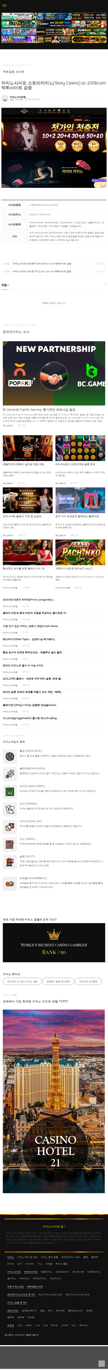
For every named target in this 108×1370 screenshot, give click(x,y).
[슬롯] (10, 862)
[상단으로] (101, 1363)
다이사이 (29, 1263)
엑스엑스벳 (78, 1271)
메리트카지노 (40, 1278)
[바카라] (10, 792)
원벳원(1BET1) (29, 1310)
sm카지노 (25, 1278)
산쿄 (45, 1325)
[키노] (10, 844)
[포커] (10, 809)
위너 (50, 1310)
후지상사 (83, 1325)
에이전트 (60, 1310)
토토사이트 (13, 1310)
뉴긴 (73, 1325)
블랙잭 (94, 1257)
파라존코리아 (62, 1271)
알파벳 (20, 1317)
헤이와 (54, 1325)
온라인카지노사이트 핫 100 (21, 1294)
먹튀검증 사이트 (13, 71)
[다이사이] (10, 827)
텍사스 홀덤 (62, 1263)
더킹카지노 (55, 1278)
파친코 (10, 1325)
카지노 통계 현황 (49, 1257)
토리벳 (31, 1317)
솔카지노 (11, 1278)
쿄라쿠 (64, 1325)
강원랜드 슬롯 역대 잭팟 (58, 981)
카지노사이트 (14, 1271)
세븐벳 (89, 1310)
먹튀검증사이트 (35, 1286)
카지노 (10, 1257)
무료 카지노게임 (15, 1286)
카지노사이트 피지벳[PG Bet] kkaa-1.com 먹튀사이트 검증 (42, 263)
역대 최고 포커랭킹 (88, 981)
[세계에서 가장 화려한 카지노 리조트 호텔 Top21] (54, 1101)
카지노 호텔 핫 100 (17, 1302)
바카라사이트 (31, 1271)
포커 (19, 1263)
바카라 (10, 1263)
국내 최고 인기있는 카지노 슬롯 (22, 981)
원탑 (42, 1310)
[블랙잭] (10, 774)
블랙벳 (10, 1317)
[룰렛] (10, 756)
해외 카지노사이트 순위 (78, 1294)
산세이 (28, 1325)
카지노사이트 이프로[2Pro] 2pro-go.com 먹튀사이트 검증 (42, 271)
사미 (37, 1325)
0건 (12, 99)
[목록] (103, 97)
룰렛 (86, 1257)
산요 (19, 1325)
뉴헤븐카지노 (94, 1271)
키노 (40, 1263)
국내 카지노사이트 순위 (50, 1294)
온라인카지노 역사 (70, 1257)
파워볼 (49, 1263)
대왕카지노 (46, 1271)
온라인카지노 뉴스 (16, 332)
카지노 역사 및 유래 (27, 1257)
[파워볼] (10, 884)
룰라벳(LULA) (75, 1310)
